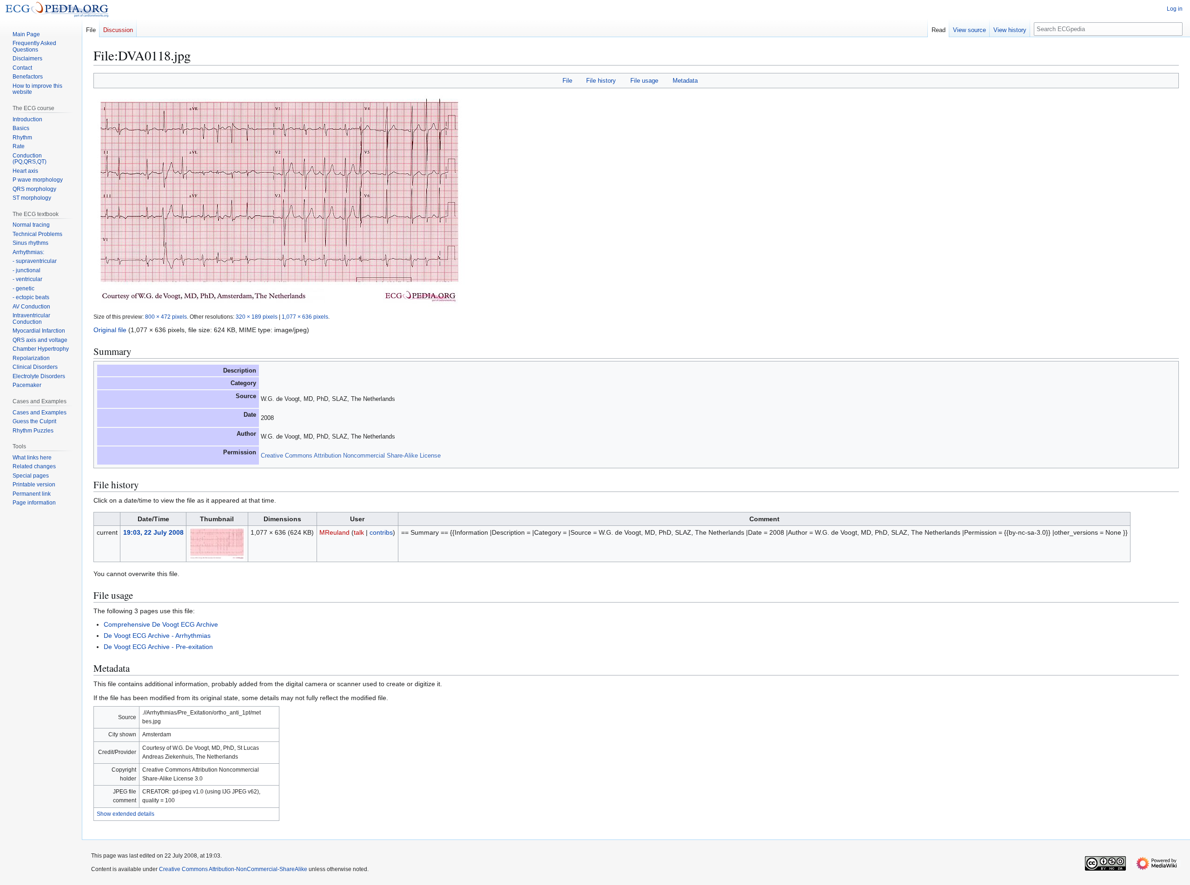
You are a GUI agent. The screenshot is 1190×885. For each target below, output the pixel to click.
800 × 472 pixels (166, 317)
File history (601, 80)
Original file (109, 330)
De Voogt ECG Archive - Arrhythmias (157, 635)
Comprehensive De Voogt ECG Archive (161, 624)
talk (359, 532)
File (567, 80)
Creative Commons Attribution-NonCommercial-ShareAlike (233, 869)
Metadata (685, 80)
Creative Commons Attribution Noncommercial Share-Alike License (351, 455)
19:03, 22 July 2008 (153, 532)
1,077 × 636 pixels (305, 317)
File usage (644, 80)
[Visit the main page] (57, 9)
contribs (381, 532)
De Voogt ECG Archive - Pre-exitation (158, 646)
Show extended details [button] (125, 814)
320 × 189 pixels (257, 317)
